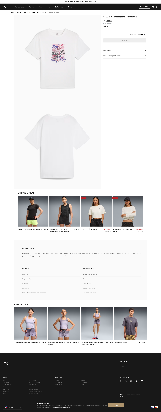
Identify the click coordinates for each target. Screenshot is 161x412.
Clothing (26, 12)
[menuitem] (19, 7)
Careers (82, 384)
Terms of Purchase (33, 389)
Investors (82, 380)
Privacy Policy (32, 384)
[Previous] (20, 214)
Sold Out (124, 40)
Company (57, 380)
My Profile (5, 391)
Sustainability (83, 382)
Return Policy (32, 380)
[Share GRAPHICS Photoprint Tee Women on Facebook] (142, 34)
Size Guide (6, 389)
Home (12, 12)
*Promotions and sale (34, 382)
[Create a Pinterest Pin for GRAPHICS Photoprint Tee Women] (144, 34)
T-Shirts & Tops (35, 12)
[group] (33, 214)
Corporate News (59, 382)
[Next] (140, 214)
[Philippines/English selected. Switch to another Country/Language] (12, 407)
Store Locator (6, 382)
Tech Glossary (6, 384)
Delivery (5, 393)
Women (19, 12)
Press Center (58, 384)
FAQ (4, 380)
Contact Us (6, 387)
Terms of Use (32, 387)
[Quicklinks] (156, 7)
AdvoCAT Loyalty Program (35, 391)
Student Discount (33, 393)
